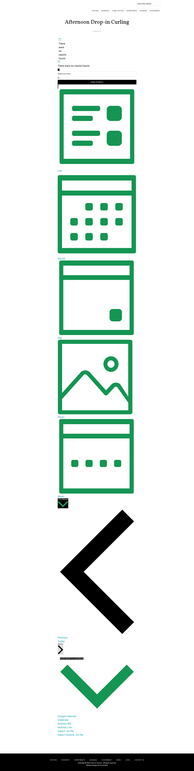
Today (61, 641)
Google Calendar (67, 716)
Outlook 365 (64, 723)
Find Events (97, 82)
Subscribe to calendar (72, 658)
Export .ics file (66, 731)
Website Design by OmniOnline (97, 765)
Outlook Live (65, 727)
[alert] (59, 49)
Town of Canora (53, 5)
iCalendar (63, 720)
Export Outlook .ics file (70, 734)
